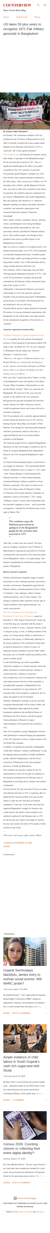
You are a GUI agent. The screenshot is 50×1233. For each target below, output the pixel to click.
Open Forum (22, 17)
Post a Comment (21, 1013)
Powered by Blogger (27, 1198)
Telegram (40, 1211)
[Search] (38, 5)
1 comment (18, 1100)
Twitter (20, 1211)
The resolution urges (11, 154)
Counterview (17, 5)
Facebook (28, 1211)
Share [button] (6, 846)
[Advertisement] (25, 63)
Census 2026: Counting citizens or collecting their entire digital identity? (21, 1148)
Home (6, 17)
